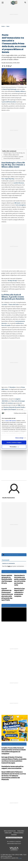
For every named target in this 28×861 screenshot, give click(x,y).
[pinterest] (6, 65)
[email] (8, 65)
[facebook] (2, 65)
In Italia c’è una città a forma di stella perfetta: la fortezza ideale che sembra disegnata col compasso (13, 750)
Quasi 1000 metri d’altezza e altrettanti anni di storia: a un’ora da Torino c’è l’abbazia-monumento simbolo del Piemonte (13, 775)
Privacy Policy (20, 830)
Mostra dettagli (19, 437)
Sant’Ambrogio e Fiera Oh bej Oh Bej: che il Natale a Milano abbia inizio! (14, 153)
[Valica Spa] (14, 849)
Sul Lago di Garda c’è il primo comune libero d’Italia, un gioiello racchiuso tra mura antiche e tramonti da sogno (13, 760)
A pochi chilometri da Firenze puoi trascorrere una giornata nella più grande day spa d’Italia (7, 594)
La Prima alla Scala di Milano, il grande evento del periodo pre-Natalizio (13, 157)
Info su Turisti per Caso (10, 830)
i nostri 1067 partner (10, 420)
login (9, 566)
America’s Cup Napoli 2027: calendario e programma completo (19, 592)
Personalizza (13, 446)
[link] (10, 65)
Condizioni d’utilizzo (18, 832)
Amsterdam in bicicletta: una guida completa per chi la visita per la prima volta (20, 580)
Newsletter (14, 834)
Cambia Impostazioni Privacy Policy (14, 837)
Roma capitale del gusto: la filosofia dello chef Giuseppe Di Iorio (6, 579)
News (7, 26)
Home (3, 26)
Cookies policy (8, 832)
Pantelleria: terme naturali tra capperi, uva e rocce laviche (12, 767)
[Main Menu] (2, 2)
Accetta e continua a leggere (14, 442)
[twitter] (4, 65)
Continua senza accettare (20, 413)
